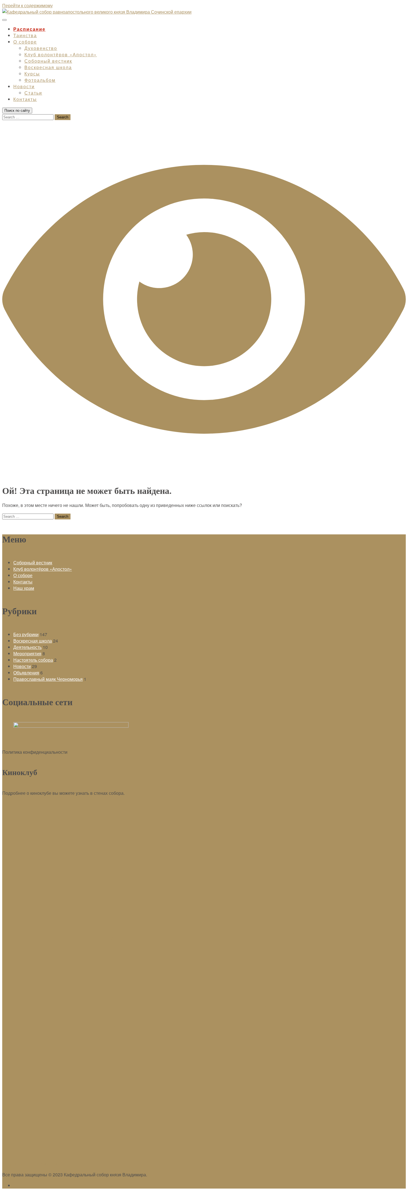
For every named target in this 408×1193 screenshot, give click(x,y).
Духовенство (40, 48)
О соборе (25, 42)
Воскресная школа (48, 67)
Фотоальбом (40, 80)
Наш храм (23, 588)
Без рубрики (26, 634)
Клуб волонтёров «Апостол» (60, 54)
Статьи (33, 93)
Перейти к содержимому (27, 5)
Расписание (29, 29)
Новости (24, 86)
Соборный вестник (48, 61)
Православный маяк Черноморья (48, 679)
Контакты (25, 99)
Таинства (25, 35)
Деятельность (27, 647)
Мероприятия (27, 653)
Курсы (32, 73)
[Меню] (4, 20)
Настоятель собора (33, 660)
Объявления (26, 672)
